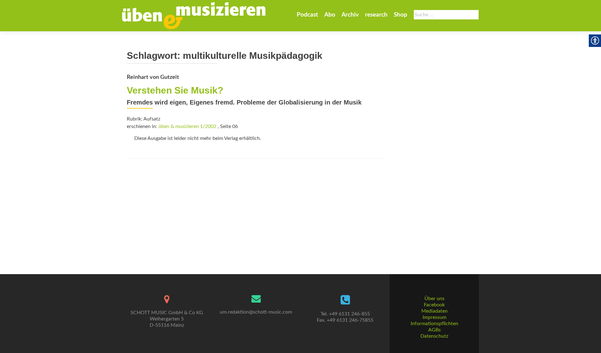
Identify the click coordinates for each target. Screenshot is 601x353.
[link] (193, 15)
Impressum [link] (434, 317)
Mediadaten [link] (434, 311)
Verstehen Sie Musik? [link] (175, 90)
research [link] (376, 15)
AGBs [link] (434, 329)
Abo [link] (329, 15)
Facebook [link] (434, 304)
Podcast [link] (307, 15)
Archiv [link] (350, 15)
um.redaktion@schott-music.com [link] (256, 312)
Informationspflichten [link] (434, 323)
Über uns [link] (434, 298)
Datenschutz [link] (434, 336)
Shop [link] (400, 15)
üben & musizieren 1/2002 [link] (187, 126)
